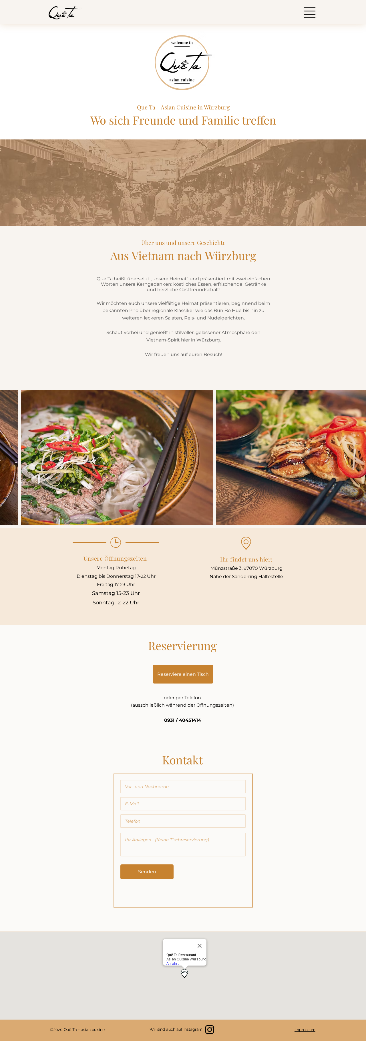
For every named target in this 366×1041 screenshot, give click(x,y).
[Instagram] (210, 1030)
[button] (310, 12)
